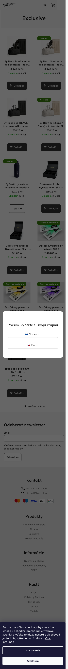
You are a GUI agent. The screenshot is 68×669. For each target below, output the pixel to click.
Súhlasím (33, 661)
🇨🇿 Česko (33, 345)
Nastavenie (33, 650)
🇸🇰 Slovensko (32, 334)
